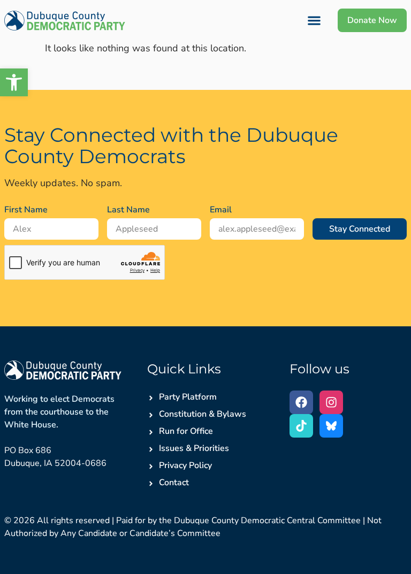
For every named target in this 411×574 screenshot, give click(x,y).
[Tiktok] (301, 426)
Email (221, 210)
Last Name (128, 210)
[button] (14, 82)
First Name (26, 210)
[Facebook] (301, 402)
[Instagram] (331, 402)
